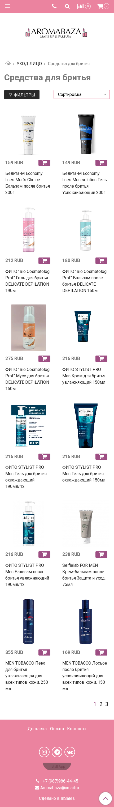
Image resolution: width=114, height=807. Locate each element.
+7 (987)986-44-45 (60, 781)
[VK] (69, 752)
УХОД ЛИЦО (29, 63)
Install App (57, 766)
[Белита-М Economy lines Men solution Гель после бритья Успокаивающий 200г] (85, 132)
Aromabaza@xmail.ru (59, 787)
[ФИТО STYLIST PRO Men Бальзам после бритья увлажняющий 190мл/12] (28, 523)
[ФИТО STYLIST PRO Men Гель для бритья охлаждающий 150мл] (85, 426)
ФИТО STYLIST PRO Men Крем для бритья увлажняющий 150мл (83, 376)
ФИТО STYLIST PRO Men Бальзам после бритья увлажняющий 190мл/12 (27, 575)
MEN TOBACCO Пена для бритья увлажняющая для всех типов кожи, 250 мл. (26, 676)
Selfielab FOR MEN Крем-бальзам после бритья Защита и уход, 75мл (84, 575)
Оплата (57, 728)
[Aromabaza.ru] (57, 32)
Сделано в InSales (57, 798)
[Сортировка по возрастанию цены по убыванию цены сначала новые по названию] (82, 94)
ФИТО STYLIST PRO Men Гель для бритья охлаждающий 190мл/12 (26, 477)
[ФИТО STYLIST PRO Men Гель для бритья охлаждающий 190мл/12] (28, 426)
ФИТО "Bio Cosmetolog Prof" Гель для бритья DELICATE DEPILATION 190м (27, 281)
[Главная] (8, 63)
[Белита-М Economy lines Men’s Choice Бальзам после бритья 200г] (28, 132)
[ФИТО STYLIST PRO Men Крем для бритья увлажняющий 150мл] (85, 328)
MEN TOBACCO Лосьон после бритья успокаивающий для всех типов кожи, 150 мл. (84, 676)
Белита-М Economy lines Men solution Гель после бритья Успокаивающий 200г (84, 183)
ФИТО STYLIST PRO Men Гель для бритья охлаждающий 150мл (83, 474)
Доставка (37, 728)
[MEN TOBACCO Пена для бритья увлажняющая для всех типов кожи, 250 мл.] (28, 621)
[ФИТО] (28, 229)
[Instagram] (44, 752)
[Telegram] (57, 752)
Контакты (76, 728)
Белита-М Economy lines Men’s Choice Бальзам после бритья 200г (27, 183)
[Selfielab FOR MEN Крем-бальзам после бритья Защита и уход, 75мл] (85, 523)
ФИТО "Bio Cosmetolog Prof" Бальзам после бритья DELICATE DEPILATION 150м (84, 281)
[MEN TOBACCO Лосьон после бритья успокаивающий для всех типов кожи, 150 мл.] (85, 621)
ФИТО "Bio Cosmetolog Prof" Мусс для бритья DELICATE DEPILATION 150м (27, 379)
